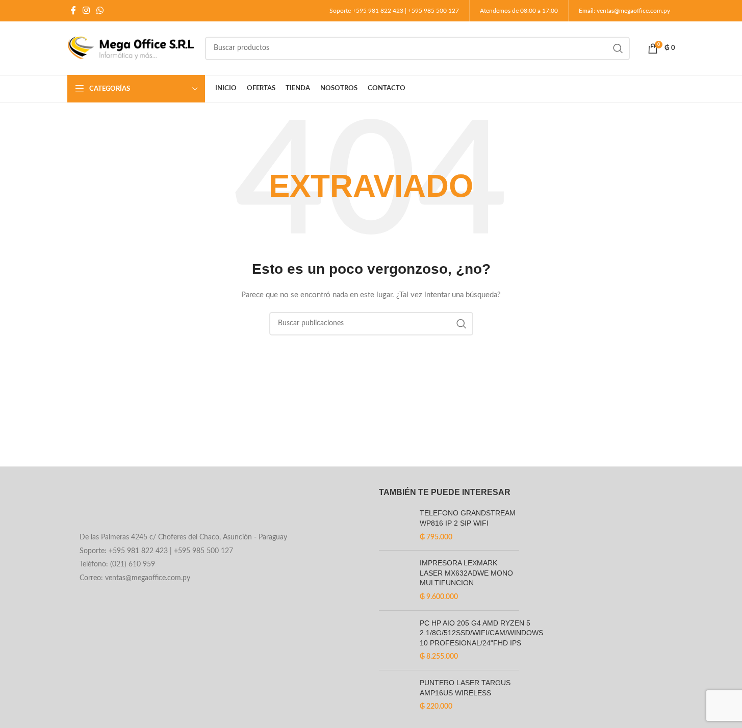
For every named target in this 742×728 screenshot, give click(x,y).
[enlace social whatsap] (100, 10)
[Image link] (149, 507)
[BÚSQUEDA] (618, 48)
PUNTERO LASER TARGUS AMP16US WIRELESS (465, 688)
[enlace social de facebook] (73, 10)
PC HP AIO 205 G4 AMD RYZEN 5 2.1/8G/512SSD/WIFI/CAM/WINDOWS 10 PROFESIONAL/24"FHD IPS (481, 633)
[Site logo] (131, 47)
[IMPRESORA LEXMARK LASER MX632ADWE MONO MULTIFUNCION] (395, 580)
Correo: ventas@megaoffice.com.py (135, 578)
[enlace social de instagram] (86, 10)
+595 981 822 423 (377, 11)
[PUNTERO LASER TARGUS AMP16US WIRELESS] (395, 695)
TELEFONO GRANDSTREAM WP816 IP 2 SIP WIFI (468, 518)
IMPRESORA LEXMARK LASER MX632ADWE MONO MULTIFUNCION (466, 573)
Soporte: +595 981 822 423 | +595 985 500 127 (156, 551)
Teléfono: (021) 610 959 (117, 564)
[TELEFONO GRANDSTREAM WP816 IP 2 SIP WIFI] (395, 525)
